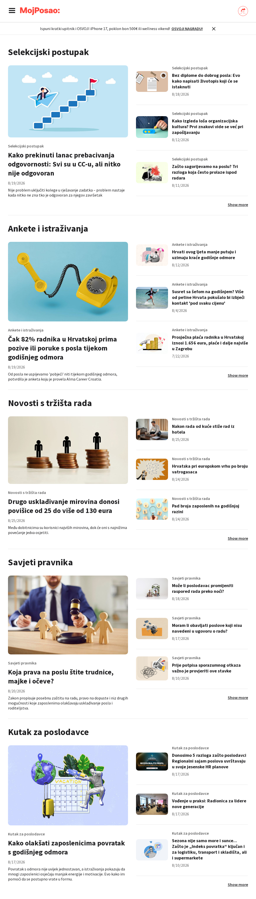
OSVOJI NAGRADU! (187, 28)
